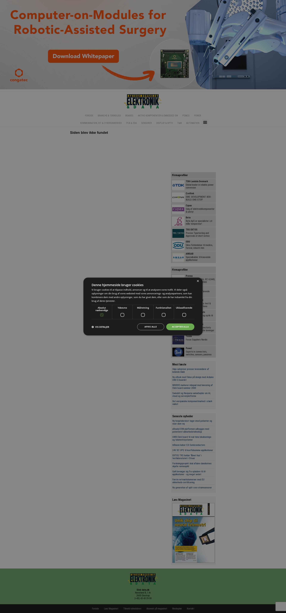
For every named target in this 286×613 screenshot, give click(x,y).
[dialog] (143, 306)
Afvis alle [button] (150, 326)
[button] (100, 327)
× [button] (198, 281)
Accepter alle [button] (180, 326)
